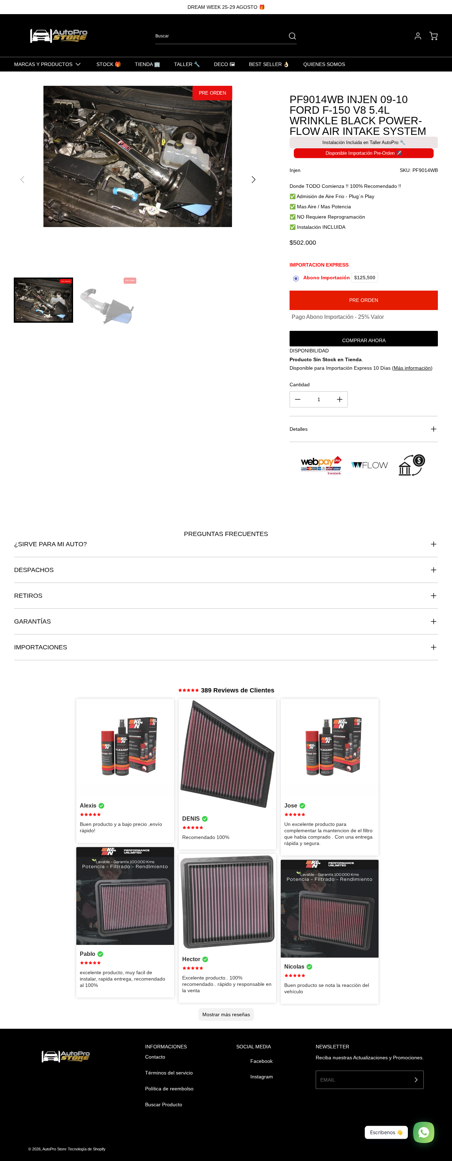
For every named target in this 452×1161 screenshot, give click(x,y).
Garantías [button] (32, 621)
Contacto (155, 1057)
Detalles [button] (299, 429)
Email (327, 1079)
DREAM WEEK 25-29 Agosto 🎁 (226, 7)
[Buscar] (289, 36)
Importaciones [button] (40, 647)
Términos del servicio (169, 1073)
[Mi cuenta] (414, 36)
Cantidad (300, 384)
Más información (412, 368)
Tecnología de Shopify (87, 1149)
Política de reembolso (169, 1088)
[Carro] (430, 36)
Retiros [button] (28, 595)
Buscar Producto (163, 1104)
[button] (253, 179)
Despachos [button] (34, 569)
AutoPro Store (54, 1149)
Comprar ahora (364, 340)
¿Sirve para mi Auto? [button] (50, 544)
